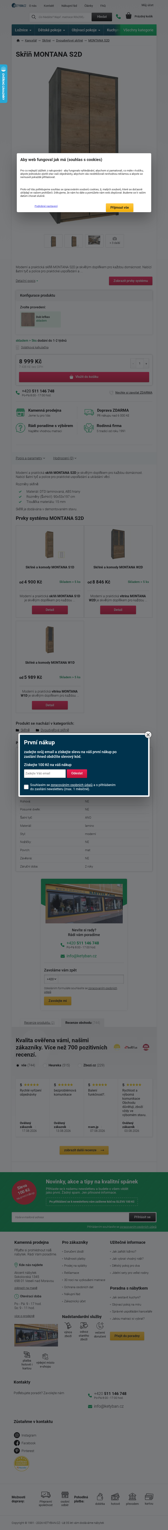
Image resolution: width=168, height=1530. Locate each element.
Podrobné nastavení (46, 206)
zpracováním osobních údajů (72, 785)
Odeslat (77, 773)
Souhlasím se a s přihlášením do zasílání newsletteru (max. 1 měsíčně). (73, 787)
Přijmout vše (119, 208)
